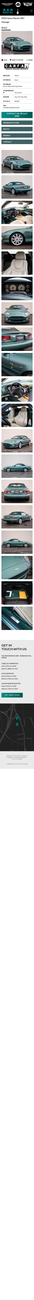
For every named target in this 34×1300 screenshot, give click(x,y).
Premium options (11, 123)
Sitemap (19, 759)
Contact (7, 142)
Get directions (12, 695)
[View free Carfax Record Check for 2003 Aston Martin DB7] (17, 66)
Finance (6, 136)
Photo (6, 129)
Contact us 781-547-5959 (17, 115)
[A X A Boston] (8, 11)
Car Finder (17, 757)
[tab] (17, 122)
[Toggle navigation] (31, 10)
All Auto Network (21, 764)
